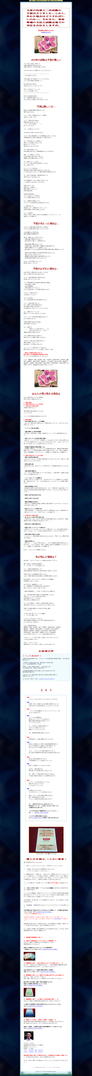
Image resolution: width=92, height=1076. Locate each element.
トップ (33, 1067)
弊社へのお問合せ (57, 1067)
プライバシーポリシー (49, 1067)
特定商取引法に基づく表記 (40, 1067)
